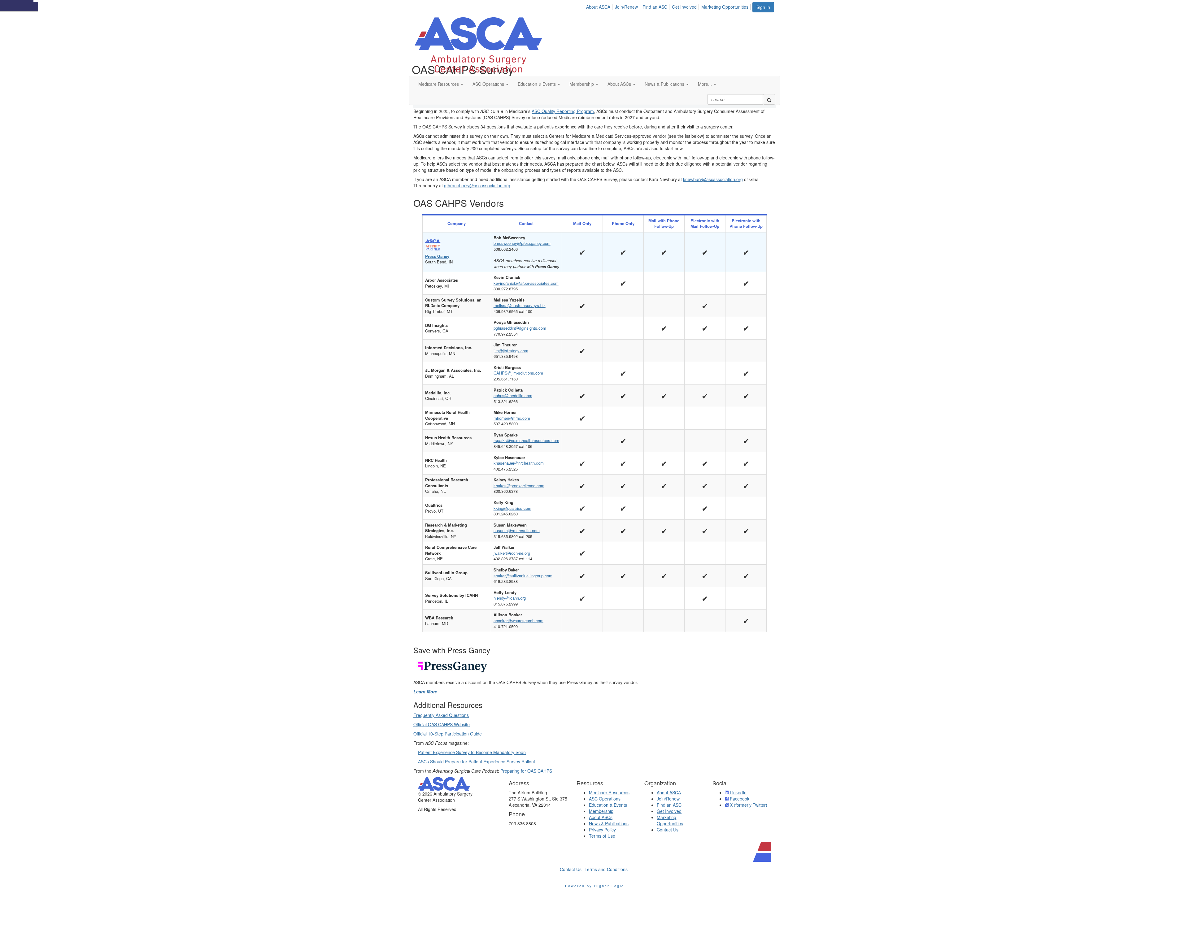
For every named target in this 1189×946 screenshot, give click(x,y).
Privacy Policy (602, 830)
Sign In (763, 7)
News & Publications (609, 823)
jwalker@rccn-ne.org (512, 553)
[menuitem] (600, 6)
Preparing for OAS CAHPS (526, 771)
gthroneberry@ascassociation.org (477, 185)
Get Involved (684, 7)
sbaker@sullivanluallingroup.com (523, 576)
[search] (769, 99)
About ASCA (598, 7)
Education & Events (608, 805)
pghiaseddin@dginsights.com (520, 328)
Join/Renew (626, 7)
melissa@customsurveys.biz (520, 305)
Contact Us (667, 830)
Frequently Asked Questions (441, 715)
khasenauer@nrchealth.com (519, 463)
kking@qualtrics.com (512, 508)
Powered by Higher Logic (594, 885)
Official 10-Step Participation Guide (447, 734)
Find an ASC (654, 7)
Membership (601, 811)
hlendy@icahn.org (510, 598)
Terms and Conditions (606, 869)
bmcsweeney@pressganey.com (522, 243)
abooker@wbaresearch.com (518, 620)
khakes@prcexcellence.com (519, 485)
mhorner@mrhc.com (512, 418)
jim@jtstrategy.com (511, 351)
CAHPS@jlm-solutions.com (518, 373)
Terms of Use (602, 836)
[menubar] (669, 6)
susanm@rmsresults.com (517, 530)
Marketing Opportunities (724, 7)
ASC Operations (605, 799)
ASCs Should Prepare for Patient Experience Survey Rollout (476, 761)
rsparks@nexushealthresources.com (526, 440)
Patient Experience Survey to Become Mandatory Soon (472, 752)
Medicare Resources (609, 792)
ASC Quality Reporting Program (563, 111)
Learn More (425, 691)
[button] (441, 84)
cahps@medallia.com (513, 395)
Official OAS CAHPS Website (441, 724)
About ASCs (600, 817)
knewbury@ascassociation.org (713, 179)
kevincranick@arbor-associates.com (526, 283)
